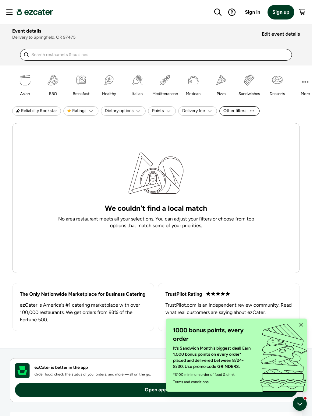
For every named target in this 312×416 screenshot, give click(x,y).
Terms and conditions (191, 382)
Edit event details (281, 34)
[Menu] (9, 12)
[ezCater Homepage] (34, 12)
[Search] (218, 12)
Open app (156, 390)
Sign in (252, 12)
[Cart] (302, 12)
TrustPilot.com (181, 305)
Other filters (234, 110)
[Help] (232, 12)
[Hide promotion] (299, 404)
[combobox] (149, 55)
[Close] (301, 324)
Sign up (280, 12)
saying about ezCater (242, 312)
